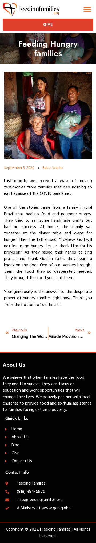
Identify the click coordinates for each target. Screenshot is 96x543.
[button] (87, 9)
